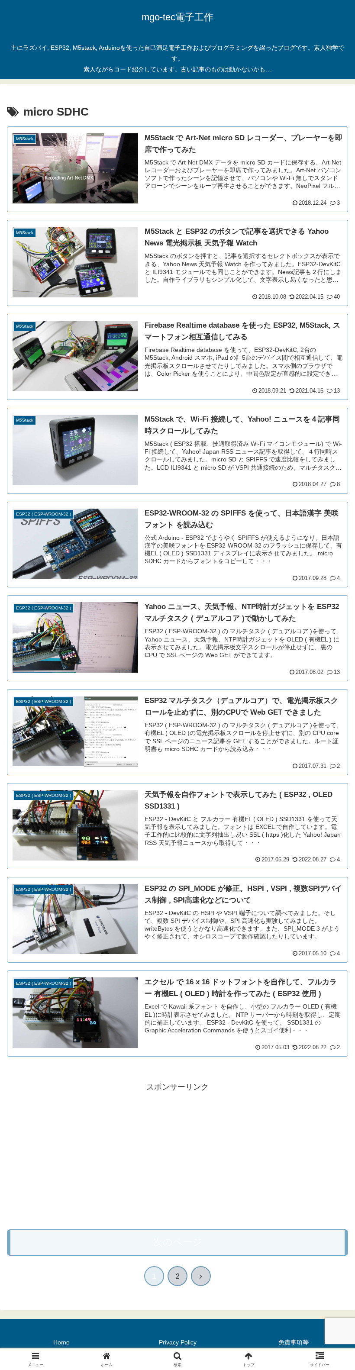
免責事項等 (293, 1342)
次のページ (177, 1242)
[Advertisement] (177, 1154)
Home (61, 1342)
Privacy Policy (178, 1342)
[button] (328, 1188)
